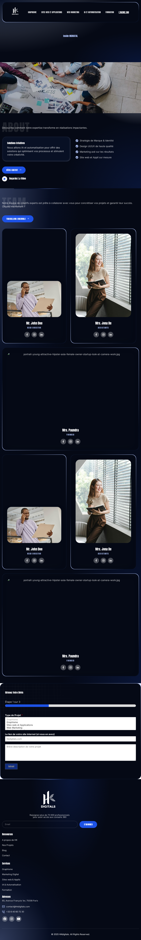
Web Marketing (73, 12)
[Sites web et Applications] (70, 725)
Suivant (11, 766)
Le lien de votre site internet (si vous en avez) (30, 734)
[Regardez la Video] (4, 178)
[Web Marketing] (70, 727)
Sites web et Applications (51, 12)
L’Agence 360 (124, 12)
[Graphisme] (70, 719)
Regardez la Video (17, 178)
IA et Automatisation (92, 12)
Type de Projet (14, 715)
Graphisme (32, 12)
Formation (109, 12)
